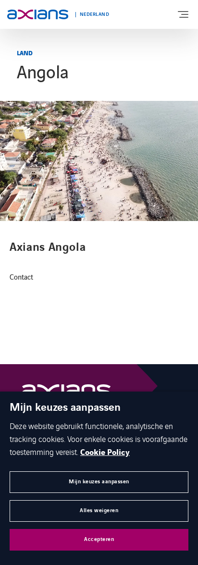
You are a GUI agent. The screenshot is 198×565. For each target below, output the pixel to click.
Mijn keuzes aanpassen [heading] (65, 408)
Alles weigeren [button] (99, 510)
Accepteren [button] (99, 539)
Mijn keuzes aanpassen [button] (99, 481)
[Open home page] (37, 14)
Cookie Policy (105, 452)
